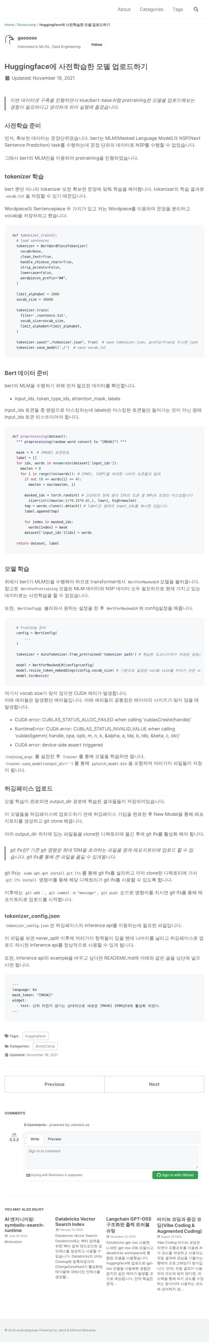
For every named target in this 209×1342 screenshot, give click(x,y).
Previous (54, 1084)
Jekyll (62, 1330)
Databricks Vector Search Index (75, 1221)
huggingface (35, 1036)
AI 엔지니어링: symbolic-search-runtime (24, 1224)
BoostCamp (45, 1046)
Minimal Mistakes (83, 1330)
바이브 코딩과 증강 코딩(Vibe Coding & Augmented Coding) (179, 1225)
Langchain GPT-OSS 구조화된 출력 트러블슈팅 (128, 1224)
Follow (97, 45)
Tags (178, 9)
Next (154, 1084)
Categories (151, 9)
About (124, 9)
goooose (27, 37)
